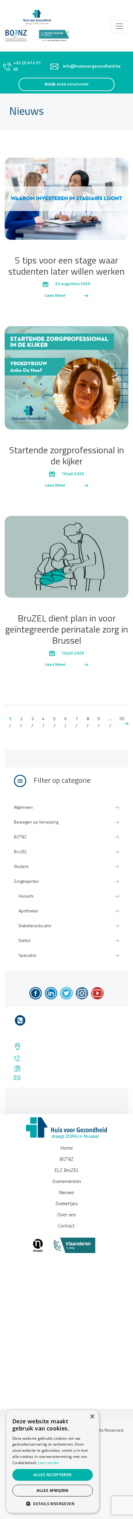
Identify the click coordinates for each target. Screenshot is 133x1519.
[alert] (52, 1461)
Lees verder (48, 1462)
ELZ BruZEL (66, 1170)
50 (121, 719)
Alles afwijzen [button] (52, 1490)
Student (21, 867)
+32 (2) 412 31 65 (27, 66)
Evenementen (66, 1181)
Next (126, 723)
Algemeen (23, 807)
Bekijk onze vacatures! (66, 84)
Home (66, 1148)
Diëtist (24, 941)
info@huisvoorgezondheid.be (92, 66)
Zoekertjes (66, 1204)
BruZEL (20, 852)
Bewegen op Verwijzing (36, 822)
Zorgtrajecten (26, 881)
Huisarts (26, 896)
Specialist (27, 955)
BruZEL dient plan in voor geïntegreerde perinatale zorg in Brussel (66, 630)
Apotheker (28, 911)
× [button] (92, 1416)
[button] (52, 1503)
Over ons (66, 1215)
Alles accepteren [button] (52, 1474)
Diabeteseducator (35, 926)
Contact (66, 1226)
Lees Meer (55, 295)
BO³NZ (20, 837)
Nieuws (66, 1192)
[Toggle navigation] (119, 26)
